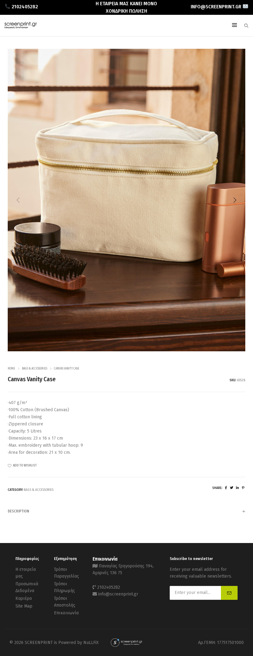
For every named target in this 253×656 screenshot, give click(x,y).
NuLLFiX (91, 642)
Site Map (23, 606)
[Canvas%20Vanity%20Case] (226, 488)
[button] (235, 200)
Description (18, 511)
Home (11, 368)
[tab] (126, 511)
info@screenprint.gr (118, 594)
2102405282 (108, 587)
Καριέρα (23, 598)
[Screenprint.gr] (21, 27)
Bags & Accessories (34, 368)
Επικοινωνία (66, 613)
